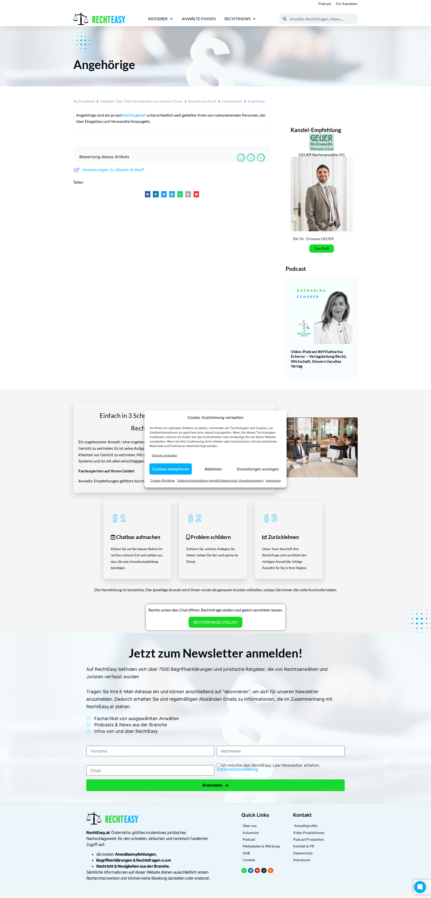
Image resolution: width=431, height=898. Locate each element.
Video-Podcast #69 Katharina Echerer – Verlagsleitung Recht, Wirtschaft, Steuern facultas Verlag (319, 358)
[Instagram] (264, 870)
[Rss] (270, 870)
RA (295, 238)
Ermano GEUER (320, 238)
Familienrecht (232, 101)
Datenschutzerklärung (237, 769)
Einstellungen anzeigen (258, 468)
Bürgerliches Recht (202, 101)
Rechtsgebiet (134, 115)
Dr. (302, 238)
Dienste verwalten (164, 455)
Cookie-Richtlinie (162, 480)
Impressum (273, 480)
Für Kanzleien (346, 3)
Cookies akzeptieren (170, 468)
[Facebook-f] (244, 870)
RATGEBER (158, 18)
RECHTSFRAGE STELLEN (215, 622)
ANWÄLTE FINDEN (199, 18)
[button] (148, 194)
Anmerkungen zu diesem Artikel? (113, 169)
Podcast (325, 3)
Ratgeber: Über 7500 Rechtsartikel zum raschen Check (141, 101)
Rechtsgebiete (84, 101)
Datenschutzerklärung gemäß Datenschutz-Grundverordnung (220, 480)
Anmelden (215, 785)
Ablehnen (213, 468)
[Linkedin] (250, 870)
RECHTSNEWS (237, 18)
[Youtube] (257, 870)
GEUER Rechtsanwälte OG (322, 154)
